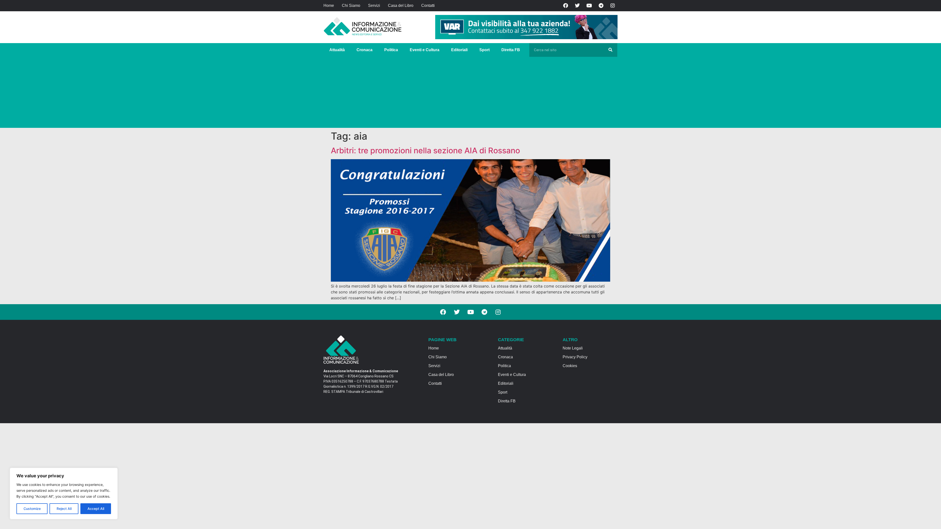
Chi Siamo (351, 5)
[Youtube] (589, 6)
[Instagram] (613, 6)
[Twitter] (577, 6)
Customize (32, 508)
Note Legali (573, 348)
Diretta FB (510, 50)
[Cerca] (610, 50)
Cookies (570, 366)
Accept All (95, 508)
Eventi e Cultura (424, 50)
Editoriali (459, 50)
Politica (391, 50)
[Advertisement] (470, 93)
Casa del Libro (400, 5)
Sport (484, 50)
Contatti (428, 5)
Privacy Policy (575, 357)
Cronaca (364, 50)
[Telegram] (601, 6)
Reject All (64, 508)
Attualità (337, 50)
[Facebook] (565, 6)
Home (328, 5)
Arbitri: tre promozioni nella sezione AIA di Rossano (425, 150)
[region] (64, 493)
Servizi (374, 5)
